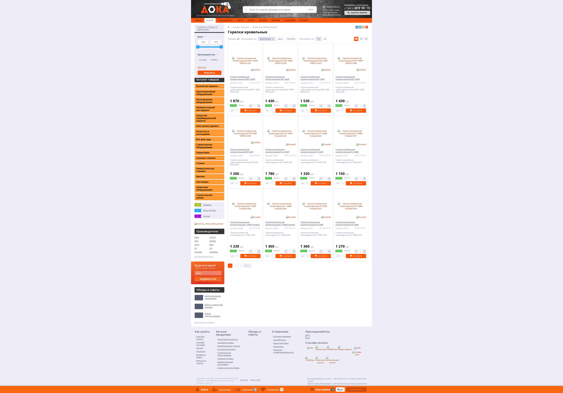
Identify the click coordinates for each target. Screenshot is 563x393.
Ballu (197, 237)
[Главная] (229, 27)
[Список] (361, 39)
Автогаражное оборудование (204, 100)
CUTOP (213, 237)
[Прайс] (366, 39)
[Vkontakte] (307, 337)
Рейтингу (291, 39)
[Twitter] (360, 27)
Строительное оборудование (204, 146)
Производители (225, 20)
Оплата (251, 20)
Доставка (263, 20)
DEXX (197, 244)
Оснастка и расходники (203, 132)
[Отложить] (237, 110)
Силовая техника (206, 158)
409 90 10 (357, 7)
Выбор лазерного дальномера (213, 297)
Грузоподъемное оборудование (205, 93)
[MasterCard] (321, 348)
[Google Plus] (366, 27)
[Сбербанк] (310, 358)
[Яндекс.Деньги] (345, 348)
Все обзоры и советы (204, 322)
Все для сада (203, 139)
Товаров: (232, 39)
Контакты (304, 20)
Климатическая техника (205, 170)
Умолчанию (265, 39)
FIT (196, 248)
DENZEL (213, 241)
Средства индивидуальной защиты (206, 118)
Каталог (210, 20)
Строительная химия (204, 196)
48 (325, 39)
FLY (211, 248)
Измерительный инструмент (205, 108)
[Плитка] (356, 39)
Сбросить (201, 67)
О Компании (289, 20)
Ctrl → (247, 265)
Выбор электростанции (212, 314)
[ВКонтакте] (357, 27)
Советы (240, 20)
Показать (209, 72)
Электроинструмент (207, 126)
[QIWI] (357, 348)
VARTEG (214, 59)
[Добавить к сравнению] (232, 110)
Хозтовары (202, 181)
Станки (200, 163)
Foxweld (203, 59)
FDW (211, 244)
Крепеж (200, 176)
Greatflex (214, 252)
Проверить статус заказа (356, 5)
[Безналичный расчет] (332, 360)
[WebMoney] (332, 348)
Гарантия (275, 20)
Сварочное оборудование (204, 188)
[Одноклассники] (363, 27)
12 (319, 39)
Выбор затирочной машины (214, 306)
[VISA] (310, 348)
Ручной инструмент (207, 86)
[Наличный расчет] (320, 360)
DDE (196, 241)
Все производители (204, 256)
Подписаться (208, 279)
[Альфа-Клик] (357, 353)
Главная (198, 20)
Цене (280, 39)
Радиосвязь (203, 152)
